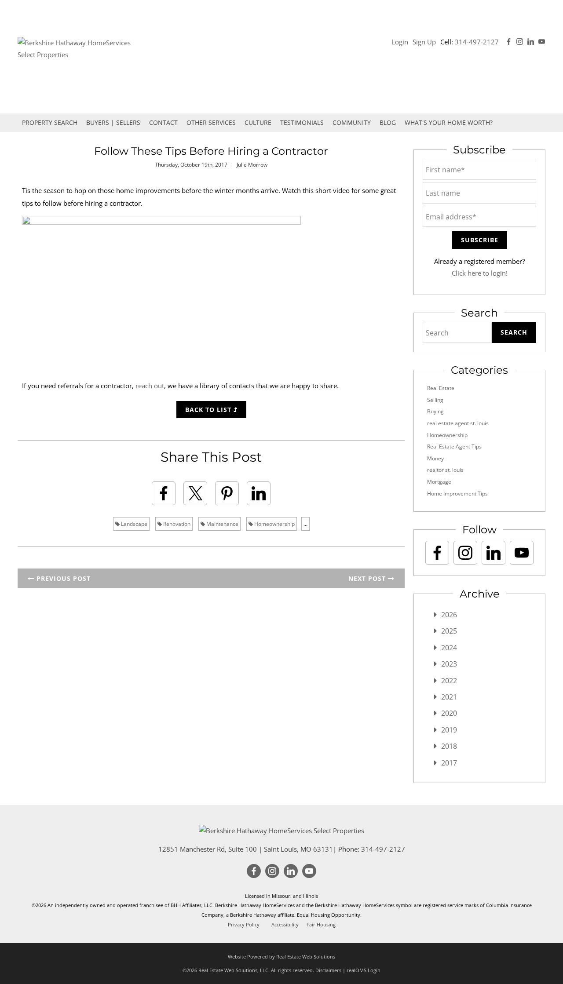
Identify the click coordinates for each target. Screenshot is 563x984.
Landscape (133, 524)
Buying (435, 411)
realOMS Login (363, 970)
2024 (449, 647)
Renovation (176, 524)
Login (399, 41)
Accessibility (285, 925)
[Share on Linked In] (259, 493)
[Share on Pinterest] (227, 493)
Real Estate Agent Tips (454, 446)
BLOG (388, 122)
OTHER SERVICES (211, 122)
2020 (449, 713)
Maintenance (221, 524)
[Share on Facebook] (163, 493)
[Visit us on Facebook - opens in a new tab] (508, 41)
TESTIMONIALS (302, 122)
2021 (449, 697)
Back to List (209, 409)
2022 (449, 680)
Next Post (368, 578)
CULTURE (258, 122)
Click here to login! (480, 273)
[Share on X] (195, 493)
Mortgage (439, 481)
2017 (449, 763)
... (305, 524)
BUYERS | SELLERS (113, 122)
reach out (149, 385)
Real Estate (440, 388)
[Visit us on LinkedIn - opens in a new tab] (530, 41)
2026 (449, 615)
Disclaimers (328, 970)
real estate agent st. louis (458, 423)
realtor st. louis (445, 470)
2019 (449, 730)
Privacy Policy (244, 925)
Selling (435, 400)
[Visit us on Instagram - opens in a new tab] (519, 41)
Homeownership (274, 524)
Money (435, 458)
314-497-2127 (477, 41)
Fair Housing (321, 925)
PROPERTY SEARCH (49, 122)
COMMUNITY (352, 122)
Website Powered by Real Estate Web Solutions (281, 956)
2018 (449, 746)
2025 (449, 631)
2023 (449, 664)
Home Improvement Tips (457, 493)
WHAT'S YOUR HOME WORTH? (449, 122)
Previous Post (62, 578)
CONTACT (163, 122)
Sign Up (424, 41)
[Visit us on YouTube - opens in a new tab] (541, 41)
